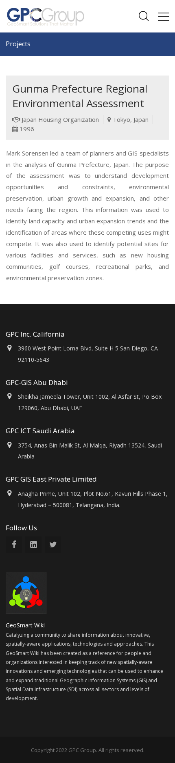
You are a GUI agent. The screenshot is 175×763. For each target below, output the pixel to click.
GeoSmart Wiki (26, 625)
